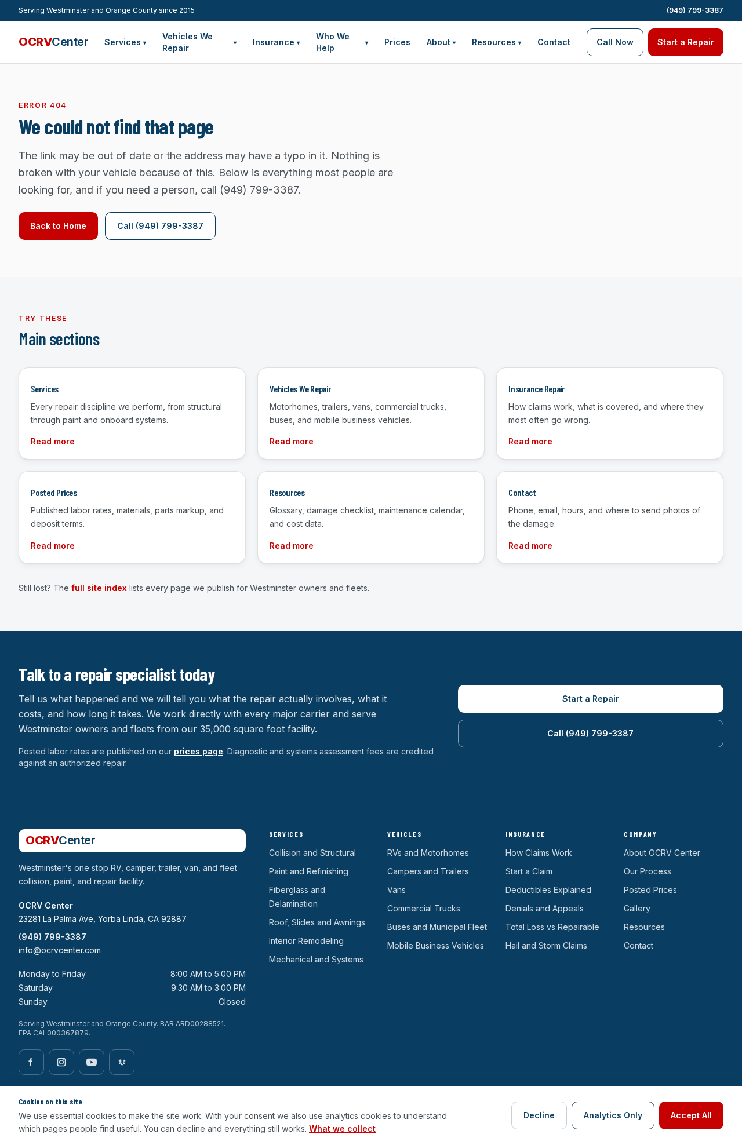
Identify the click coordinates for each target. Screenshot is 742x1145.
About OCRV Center (662, 853)
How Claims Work (538, 853)
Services (125, 42)
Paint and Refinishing (308, 871)
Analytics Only (613, 1115)
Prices (397, 42)
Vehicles (404, 834)
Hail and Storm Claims (546, 945)
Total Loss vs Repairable (552, 927)
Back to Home (58, 226)
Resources (496, 42)
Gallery (637, 908)
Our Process (647, 871)
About (441, 42)
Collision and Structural (312, 853)
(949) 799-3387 (695, 10)
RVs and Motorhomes (428, 853)
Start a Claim (528, 871)
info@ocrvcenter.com (60, 950)
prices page (198, 751)
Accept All (691, 1115)
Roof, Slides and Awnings (317, 922)
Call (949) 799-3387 (160, 226)
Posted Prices (650, 890)
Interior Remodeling (306, 941)
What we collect (342, 1128)
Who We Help (342, 42)
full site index (99, 588)
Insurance (276, 42)
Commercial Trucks (423, 908)
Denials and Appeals (544, 908)
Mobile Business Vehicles (435, 945)
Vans (396, 890)
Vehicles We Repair (199, 42)
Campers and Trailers (428, 871)
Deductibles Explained (548, 890)
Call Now (615, 42)
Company (640, 834)
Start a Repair (685, 42)
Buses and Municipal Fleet (437, 927)
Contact (553, 42)
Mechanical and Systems (316, 959)
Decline (539, 1115)
